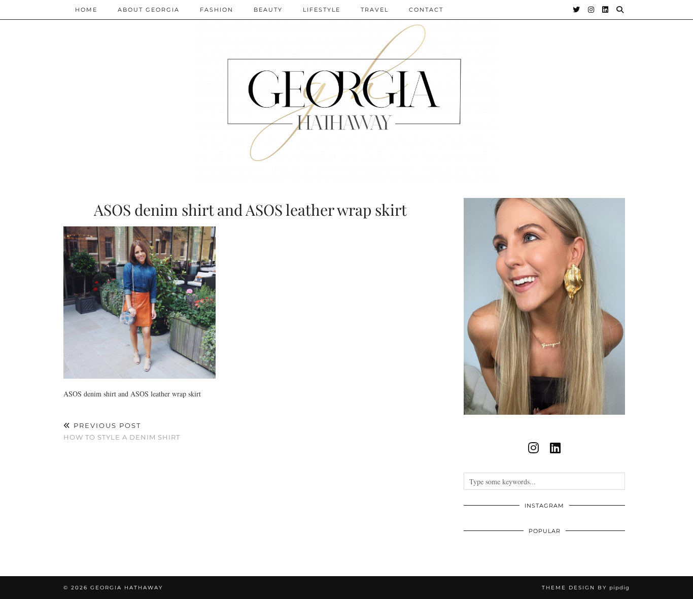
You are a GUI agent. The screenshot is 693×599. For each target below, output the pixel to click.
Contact (426, 9)
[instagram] (533, 448)
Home (86, 9)
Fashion (216, 9)
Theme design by (586, 587)
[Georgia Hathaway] (346, 91)
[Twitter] (577, 9)
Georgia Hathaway (126, 587)
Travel (375, 9)
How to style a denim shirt (121, 431)
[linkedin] (555, 448)
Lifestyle (321, 9)
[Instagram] (591, 9)
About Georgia (149, 9)
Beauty (268, 9)
